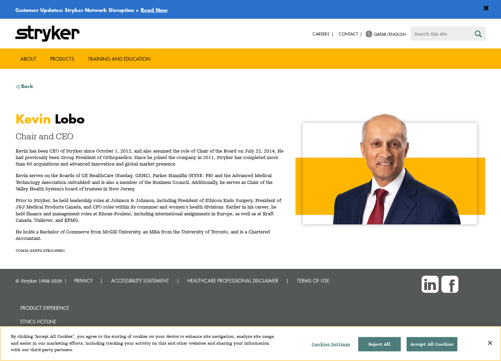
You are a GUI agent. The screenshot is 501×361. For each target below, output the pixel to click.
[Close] (490, 342)
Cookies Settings (331, 344)
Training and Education (119, 59)
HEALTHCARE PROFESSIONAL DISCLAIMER (232, 280)
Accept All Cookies (432, 344)
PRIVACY (83, 280)
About (28, 59)
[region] (250, 343)
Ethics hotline (38, 321)
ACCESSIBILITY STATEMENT (140, 280)
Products (62, 59)
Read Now (154, 9)
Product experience (44, 308)
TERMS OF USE (313, 280)
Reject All (379, 344)
